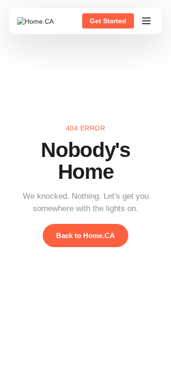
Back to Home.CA (85, 235)
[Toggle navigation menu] (146, 20)
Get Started (108, 21)
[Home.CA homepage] (35, 21)
